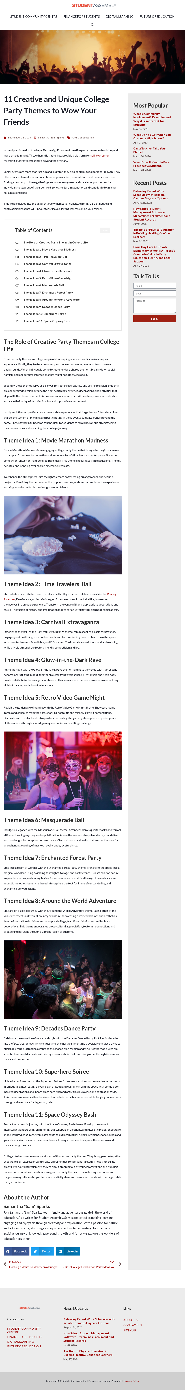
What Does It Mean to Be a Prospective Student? (151, 163)
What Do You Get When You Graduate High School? (152, 136)
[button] (92, 25)
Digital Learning (20, 1341)
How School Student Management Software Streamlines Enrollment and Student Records (151, 214)
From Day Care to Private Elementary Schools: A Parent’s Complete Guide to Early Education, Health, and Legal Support (154, 254)
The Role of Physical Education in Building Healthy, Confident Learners (153, 233)
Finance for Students (24, 1336)
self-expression (99, 155)
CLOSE (105, 230)
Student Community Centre (24, 1330)
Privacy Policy (131, 1381)
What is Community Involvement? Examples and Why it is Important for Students (152, 119)
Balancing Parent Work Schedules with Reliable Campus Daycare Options (150, 194)
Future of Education (83, 137)
